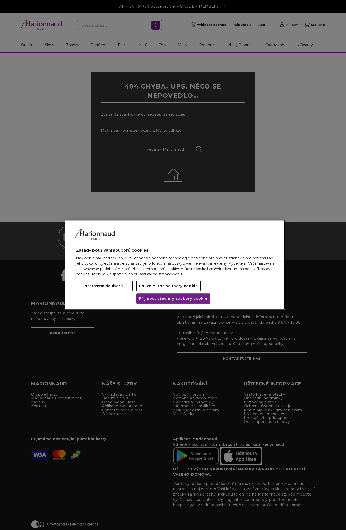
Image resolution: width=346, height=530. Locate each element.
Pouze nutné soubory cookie (168, 286)
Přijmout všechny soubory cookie (173, 298)
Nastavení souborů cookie (103, 286)
